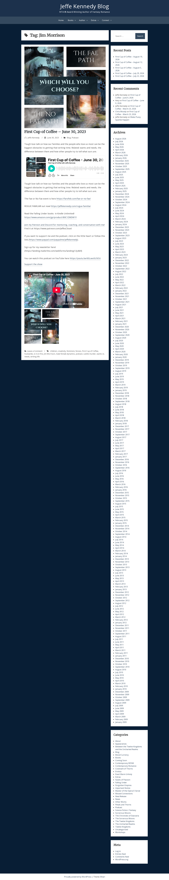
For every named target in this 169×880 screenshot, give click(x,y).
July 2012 (119, 606)
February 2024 (121, 221)
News (117, 799)
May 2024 (119, 213)
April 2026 (119, 150)
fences (78, 351)
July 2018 (119, 407)
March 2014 (120, 550)
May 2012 (119, 611)
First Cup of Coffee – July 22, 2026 (129, 76)
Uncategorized (121, 829)
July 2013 (119, 573)
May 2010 (119, 678)
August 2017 (120, 437)
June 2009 (119, 708)
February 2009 (121, 719)
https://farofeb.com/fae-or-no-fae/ (73, 198)
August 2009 (120, 703)
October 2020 (121, 332)
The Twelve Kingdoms (124, 821)
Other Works (120, 802)
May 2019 (119, 379)
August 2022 (120, 271)
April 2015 (119, 515)
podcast (79, 354)
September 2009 (122, 700)
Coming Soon (121, 760)
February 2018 (121, 420)
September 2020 (122, 335)
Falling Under (121, 782)
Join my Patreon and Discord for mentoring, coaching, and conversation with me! (64, 224)
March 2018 (120, 418)
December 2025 (122, 161)
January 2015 (121, 523)
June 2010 (119, 675)
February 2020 (121, 354)
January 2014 (121, 556)
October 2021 (121, 299)
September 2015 (122, 501)
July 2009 (119, 705)
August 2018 (120, 404)
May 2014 (119, 545)
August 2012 (120, 603)
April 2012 (119, 614)
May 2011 (119, 644)
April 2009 (119, 714)
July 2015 (119, 506)
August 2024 (120, 205)
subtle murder (89, 354)
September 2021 (122, 302)
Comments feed (122, 856)
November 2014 (122, 528)
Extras (93, 20)
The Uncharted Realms (125, 824)
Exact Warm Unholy (123, 774)
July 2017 (119, 440)
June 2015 (119, 509)
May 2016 (119, 479)
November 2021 (122, 296)
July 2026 (119, 141)
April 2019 (119, 382)
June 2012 (119, 609)
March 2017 (120, 451)
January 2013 (121, 589)
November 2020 (122, 329)
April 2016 (119, 481)
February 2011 (121, 653)
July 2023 (119, 241)
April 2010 (119, 680)
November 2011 (122, 628)
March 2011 (120, 650)
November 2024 (122, 197)
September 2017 (122, 434)
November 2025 (122, 163)
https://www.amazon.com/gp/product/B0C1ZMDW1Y (50, 217)
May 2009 (119, 711)
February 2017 (121, 454)
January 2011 (121, 656)
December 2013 (122, 559)
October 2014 (121, 531)
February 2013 (121, 586)
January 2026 (121, 158)
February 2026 (121, 155)
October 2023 (121, 232)
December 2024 (122, 194)
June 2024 (119, 210)
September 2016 (122, 467)
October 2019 (121, 365)
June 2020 (119, 343)
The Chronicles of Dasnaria (127, 815)
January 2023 (121, 257)
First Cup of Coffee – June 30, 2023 (55, 131)
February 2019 (121, 387)
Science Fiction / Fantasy (125, 810)
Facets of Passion (122, 779)
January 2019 (121, 390)
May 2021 (119, 313)
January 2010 (121, 689)
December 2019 (122, 360)
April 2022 (119, 282)
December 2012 (122, 592)
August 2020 (120, 338)
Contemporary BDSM (124, 763)
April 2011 (119, 647)
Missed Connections (124, 793)
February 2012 (121, 620)
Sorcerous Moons (123, 813)
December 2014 (122, 526)
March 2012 (120, 617)
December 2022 (122, 260)
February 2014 (121, 553)
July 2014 (119, 539)
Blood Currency (122, 755)
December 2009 (122, 691)
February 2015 (121, 520)
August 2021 (120, 304)
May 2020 (119, 346)
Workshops (120, 832)
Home (61, 20)
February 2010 (121, 686)
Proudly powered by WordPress (78, 877)
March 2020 (120, 351)
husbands (28, 354)
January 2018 (121, 423)
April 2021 (119, 315)
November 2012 (122, 595)
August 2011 (120, 636)
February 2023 (121, 255)
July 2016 (119, 473)
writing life (35, 356)
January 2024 (121, 224)
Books (70, 20)
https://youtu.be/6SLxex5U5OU (85, 258)
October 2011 (121, 631)
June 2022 (119, 277)
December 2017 (122, 426)
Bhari (102, 877)
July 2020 (119, 340)
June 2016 (119, 476)
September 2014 (122, 534)
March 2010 (120, 683)
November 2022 (122, 263)
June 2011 (119, 642)
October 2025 (121, 166)
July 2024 (119, 208)
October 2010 (121, 664)
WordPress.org (121, 859)
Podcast (75, 137)
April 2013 (119, 581)
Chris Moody (120, 111)
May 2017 (119, 445)
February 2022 (121, 288)
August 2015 (120, 503)
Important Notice (122, 788)
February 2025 (121, 188)
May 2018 (119, 412)
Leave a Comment (34, 351)
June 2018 (119, 409)
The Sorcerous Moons (125, 818)
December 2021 (122, 293)
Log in (118, 851)
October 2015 (121, 498)
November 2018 (122, 396)
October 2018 (121, 398)
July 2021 (119, 307)
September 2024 (122, 202)
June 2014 (119, 542)
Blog (69, 137)
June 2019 (119, 376)
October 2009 (121, 697)
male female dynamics (65, 354)
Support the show (33, 264)
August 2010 (120, 669)
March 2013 (120, 584)
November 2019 (122, 362)
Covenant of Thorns (124, 768)
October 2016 (121, 465)
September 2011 (122, 633)
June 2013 (119, 575)
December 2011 (122, 625)
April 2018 (119, 415)
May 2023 (119, 246)
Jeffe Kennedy (33, 137)
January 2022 (121, 291)
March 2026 (120, 152)
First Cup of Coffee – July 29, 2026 (129, 73)
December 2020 (122, 326)
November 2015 (122, 495)
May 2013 (119, 578)
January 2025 (121, 191)
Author (82, 20)
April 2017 (119, 448)
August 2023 (120, 238)
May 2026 (119, 147)
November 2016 (122, 462)
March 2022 (120, 285)
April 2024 (119, 216)
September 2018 (122, 401)
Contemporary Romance (125, 766)
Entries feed (120, 854)
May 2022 (119, 279)
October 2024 (121, 199)
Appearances (121, 744)
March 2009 (120, 716)
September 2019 (122, 368)
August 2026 (120, 138)
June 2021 (119, 310)
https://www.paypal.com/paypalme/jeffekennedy (53, 239)
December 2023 (122, 227)
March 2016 (120, 484)
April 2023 (119, 249)
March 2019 (120, 385)
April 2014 (119, 548)
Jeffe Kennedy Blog (84, 6)
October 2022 (121, 266)
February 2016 (121, 487)
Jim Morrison (49, 354)
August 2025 (120, 172)
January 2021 (121, 324)
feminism (71, 351)
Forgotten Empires (123, 785)
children (53, 351)
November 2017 (122, 429)
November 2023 (122, 230)
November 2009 (122, 694)
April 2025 (119, 183)
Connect (105, 20)
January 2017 (121, 456)
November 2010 (122, 661)
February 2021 (121, 321)
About (118, 741)
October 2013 (121, 564)
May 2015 (119, 512)
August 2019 (120, 371)
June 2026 (119, 144)
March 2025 (120, 185)
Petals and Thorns (123, 804)
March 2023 (120, 252)
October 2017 (121, 432)
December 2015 (122, 492)
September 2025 (122, 169)
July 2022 (119, 274)
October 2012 (121, 597)
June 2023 (119, 244)
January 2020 (121, 357)
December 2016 (122, 459)
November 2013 (122, 562)
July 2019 (119, 373)
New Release (120, 796)
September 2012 (122, 600)
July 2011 (119, 639)
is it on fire (38, 354)
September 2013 (122, 567)
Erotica (118, 771)
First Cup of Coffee (90, 351)
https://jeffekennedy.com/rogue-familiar (71, 206)
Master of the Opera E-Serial (127, 791)
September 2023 (122, 235)
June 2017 (119, 443)
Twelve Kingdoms (122, 827)
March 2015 (120, 517)
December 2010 (122, 658)
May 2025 (119, 180)
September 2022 (122, 268)
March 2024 (120, 219)
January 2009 (121, 722)
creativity (62, 351)
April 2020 (119, 349)
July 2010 (119, 672)
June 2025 (119, 177)
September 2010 (122, 667)
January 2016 (121, 490)
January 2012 (121, 622)
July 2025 (119, 174)
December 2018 (122, 393)
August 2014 (120, 537)
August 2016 (120, 470)
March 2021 (120, 318)
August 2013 (120, 570)
